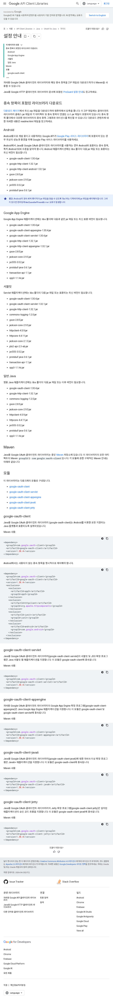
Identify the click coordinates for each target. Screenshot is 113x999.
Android (80, 898)
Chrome (80, 902)
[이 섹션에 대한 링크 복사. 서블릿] (14, 287)
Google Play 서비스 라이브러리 (72, 136)
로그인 (106, 3)
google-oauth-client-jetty (22, 507)
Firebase (80, 907)
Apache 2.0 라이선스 (14, 864)
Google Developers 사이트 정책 (72, 864)
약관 (5, 985)
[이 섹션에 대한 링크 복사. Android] (17, 130)
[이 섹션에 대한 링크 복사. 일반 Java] (19, 376)
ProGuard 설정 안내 (73, 92)
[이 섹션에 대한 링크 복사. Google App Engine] (32, 213)
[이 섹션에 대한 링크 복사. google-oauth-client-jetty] (40, 802)
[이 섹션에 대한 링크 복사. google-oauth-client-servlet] (44, 650)
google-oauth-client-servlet (23, 492)
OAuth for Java (50, 29)
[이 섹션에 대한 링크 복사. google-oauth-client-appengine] (49, 700)
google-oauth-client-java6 (22, 502)
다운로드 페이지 (12, 110)
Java (38, 29)
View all (80, 930)
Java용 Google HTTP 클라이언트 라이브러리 (19, 906)
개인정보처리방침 (17, 985)
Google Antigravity (85, 916)
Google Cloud (83, 921)
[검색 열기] (77, 3)
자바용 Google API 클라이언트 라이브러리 (20, 899)
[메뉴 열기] (5, 3)
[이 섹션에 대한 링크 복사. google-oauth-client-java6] (41, 753)
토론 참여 (44, 898)
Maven (59, 454)
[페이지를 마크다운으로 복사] (34, 36)
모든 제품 (8, 973)
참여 (42, 902)
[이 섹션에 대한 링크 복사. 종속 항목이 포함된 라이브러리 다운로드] (65, 103)
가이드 (63, 29)
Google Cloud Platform (14, 963)
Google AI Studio (84, 912)
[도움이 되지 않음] (107, 29)
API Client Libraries (34, 4)
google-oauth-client (19, 486)
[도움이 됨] (103, 29)
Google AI (8, 968)
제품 (11, 29)
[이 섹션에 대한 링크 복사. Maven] (17, 447)
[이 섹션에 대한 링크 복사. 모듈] (13, 473)
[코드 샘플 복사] (107, 538)
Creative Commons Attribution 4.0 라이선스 (58, 861)
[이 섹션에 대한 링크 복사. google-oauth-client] (33, 516)
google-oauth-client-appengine (25, 497)
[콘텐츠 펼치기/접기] (21, 45)
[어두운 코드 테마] (102, 538)
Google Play (82, 926)
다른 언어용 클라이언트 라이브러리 (19, 912)
